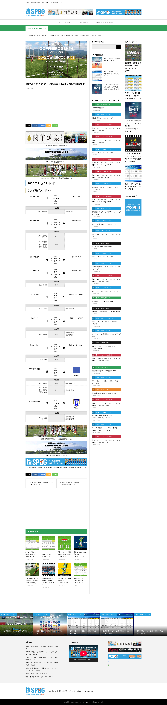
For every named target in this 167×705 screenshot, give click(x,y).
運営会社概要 (63, 691)
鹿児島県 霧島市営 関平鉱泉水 (56, 145)
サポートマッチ (83, 22)
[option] (34, 624)
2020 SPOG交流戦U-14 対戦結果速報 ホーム (56, 178)
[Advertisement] (83, 102)
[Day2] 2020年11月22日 (36, 28)
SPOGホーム (89, 691)
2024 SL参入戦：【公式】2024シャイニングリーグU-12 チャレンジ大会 (42, 653)
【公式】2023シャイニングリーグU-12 (37, 673)
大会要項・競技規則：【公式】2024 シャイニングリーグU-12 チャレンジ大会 (42, 669)
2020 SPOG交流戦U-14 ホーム (56, 162)
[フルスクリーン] (95, 660)
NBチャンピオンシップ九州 (104, 22)
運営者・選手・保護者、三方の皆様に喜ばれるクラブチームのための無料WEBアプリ (56, 467)
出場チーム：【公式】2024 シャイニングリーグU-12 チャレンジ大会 (42, 664)
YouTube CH (52, 691)
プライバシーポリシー (76, 691)
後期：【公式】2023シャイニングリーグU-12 (39, 677)
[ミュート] (92, 660)
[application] (83, 653)
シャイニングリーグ (64, 22)
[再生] (72, 660)
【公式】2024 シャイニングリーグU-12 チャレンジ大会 (42, 647)
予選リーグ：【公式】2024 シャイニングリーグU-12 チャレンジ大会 (42, 658)
